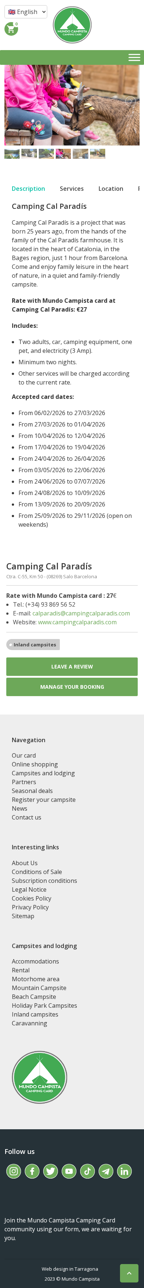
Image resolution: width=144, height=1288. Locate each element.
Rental (21, 970)
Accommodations (35, 961)
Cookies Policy (31, 898)
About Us (25, 863)
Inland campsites (35, 644)
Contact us (26, 817)
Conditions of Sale (37, 872)
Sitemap (23, 916)
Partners (24, 782)
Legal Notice (29, 889)
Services (72, 189)
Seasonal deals (32, 791)
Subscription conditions (44, 881)
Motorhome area (35, 979)
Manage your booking (72, 686)
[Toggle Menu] (134, 57)
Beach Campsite (34, 997)
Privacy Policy (30, 907)
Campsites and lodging (43, 773)
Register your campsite (44, 800)
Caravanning (29, 1023)
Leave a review (72, 666)
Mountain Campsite (39, 988)
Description (28, 189)
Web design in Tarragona (70, 1269)
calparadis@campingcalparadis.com (81, 613)
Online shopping (35, 764)
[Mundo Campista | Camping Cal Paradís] (72, 25)
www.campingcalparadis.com (77, 622)
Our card (24, 755)
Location (111, 189)
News (19, 808)
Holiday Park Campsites (44, 1005)
